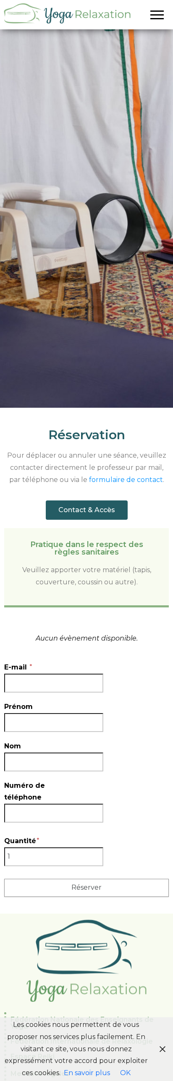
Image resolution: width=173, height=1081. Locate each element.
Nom (12, 746)
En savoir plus (87, 1073)
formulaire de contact (126, 480)
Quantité (20, 841)
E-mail (16, 667)
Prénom (18, 707)
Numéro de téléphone (24, 791)
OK (125, 1073)
